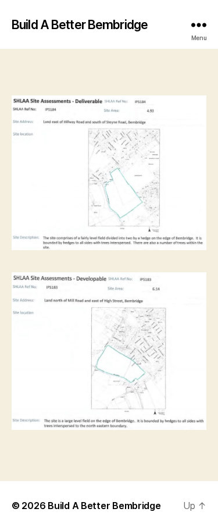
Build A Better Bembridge (80, 25)
